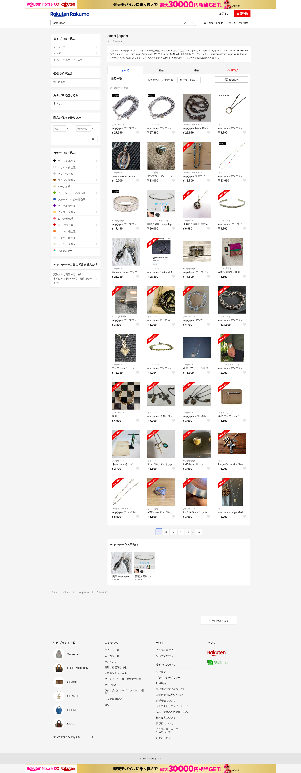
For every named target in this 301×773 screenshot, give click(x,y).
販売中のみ (153, 80)
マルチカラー (64, 250)
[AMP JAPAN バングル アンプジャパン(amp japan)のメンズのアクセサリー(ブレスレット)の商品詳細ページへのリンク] (197, 492)
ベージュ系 (63, 186)
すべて (125, 70)
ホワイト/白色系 (66, 167)
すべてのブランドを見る (66, 737)
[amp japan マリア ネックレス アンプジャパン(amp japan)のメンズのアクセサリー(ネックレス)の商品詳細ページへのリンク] (161, 300)
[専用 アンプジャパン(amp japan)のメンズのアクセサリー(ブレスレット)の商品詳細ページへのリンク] (126, 396)
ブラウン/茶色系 (66, 180)
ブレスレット (118, 124)
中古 (196, 70)
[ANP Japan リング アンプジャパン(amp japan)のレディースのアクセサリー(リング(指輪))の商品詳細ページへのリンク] (197, 444)
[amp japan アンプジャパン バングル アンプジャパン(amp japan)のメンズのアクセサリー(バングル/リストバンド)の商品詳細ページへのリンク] (232, 348)
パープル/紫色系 (66, 205)
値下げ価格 (59, 81)
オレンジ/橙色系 (66, 231)
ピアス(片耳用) (225, 268)
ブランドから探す (238, 23)
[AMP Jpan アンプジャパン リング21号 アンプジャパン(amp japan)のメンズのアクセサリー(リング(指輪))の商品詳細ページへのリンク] (161, 492)
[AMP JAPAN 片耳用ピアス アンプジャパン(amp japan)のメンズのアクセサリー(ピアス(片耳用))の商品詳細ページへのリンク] (232, 252)
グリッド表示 (189, 80)
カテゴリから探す (213, 23)
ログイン (224, 13)
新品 (161, 70)
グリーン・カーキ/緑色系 (71, 193)
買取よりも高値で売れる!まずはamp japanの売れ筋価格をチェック (72, 278)
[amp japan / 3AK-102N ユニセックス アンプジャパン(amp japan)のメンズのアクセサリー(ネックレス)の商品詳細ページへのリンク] (161, 396)
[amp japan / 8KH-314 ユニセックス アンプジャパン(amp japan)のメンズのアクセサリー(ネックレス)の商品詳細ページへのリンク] (197, 396)
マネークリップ (225, 412)
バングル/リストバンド (158, 220)
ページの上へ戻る (219, 620)
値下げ (234, 70)
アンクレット (118, 460)
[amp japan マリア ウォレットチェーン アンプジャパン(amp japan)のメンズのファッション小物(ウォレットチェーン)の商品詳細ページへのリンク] (197, 156)
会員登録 (242, 13)
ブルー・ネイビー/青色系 (71, 199)
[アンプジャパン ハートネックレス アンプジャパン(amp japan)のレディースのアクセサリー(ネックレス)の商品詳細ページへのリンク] (126, 348)
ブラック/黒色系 (66, 161)
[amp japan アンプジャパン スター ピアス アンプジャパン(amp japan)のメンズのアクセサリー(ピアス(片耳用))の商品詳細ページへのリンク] (126, 300)
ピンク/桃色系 (65, 218)
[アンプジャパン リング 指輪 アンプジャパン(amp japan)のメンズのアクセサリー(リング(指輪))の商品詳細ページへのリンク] (161, 156)
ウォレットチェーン (192, 124)
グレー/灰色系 (65, 173)
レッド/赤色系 (65, 225)
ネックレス (223, 124)
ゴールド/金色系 (66, 244)
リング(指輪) (153, 172)
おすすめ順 (168, 80)
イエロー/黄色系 (66, 212)
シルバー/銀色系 (66, 237)
